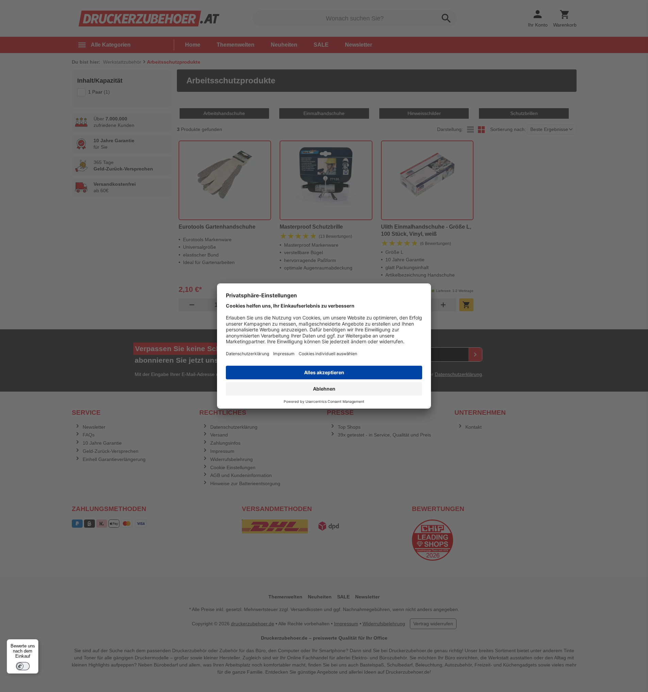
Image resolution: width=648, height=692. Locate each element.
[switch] (23, 666)
